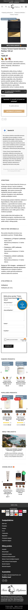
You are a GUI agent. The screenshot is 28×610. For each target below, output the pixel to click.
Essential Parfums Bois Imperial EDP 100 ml (7, 419)
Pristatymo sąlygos (7, 538)
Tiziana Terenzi (14, 14)
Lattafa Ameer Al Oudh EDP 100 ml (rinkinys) (20, 491)
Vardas (6, 323)
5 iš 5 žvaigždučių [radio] (6, 308)
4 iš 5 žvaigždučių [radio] (16, 305)
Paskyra (4, 528)
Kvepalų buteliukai (20, 12)
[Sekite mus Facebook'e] (3, 580)
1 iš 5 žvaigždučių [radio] (4, 305)
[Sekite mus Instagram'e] (6, 580)
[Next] (27, 375)
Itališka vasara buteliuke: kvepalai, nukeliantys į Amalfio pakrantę (14, 449)
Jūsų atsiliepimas (8, 310)
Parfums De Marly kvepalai (8, 556)
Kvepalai (4, 549)
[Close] (18, 299)
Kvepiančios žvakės (7, 554)
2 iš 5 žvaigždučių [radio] (6, 305)
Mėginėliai (4, 535)
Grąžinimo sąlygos (6, 540)
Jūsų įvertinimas (8, 302)
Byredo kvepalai (6, 564)
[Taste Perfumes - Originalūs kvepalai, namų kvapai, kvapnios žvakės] (14, 6)
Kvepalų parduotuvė (7, 12)
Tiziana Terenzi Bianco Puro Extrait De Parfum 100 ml (21, 383)
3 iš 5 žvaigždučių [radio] (11, 305)
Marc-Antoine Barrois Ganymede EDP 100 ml (20, 419)
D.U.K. (3, 530)
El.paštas (6, 330)
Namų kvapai (5, 551)
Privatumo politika (9, 606)
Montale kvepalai (6, 566)
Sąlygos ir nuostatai (18, 606)
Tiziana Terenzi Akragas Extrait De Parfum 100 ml (7, 383)
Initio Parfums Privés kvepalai (9, 561)
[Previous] (1, 375)
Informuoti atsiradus (14, 111)
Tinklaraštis (5, 533)
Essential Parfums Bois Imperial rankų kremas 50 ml (7, 493)
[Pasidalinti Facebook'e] (2, 119)
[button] (2, 7)
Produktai (4, 526)
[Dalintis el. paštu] (5, 119)
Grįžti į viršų (14, 505)
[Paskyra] (22, 6)
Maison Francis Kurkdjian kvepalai (10, 559)
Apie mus (4, 523)
